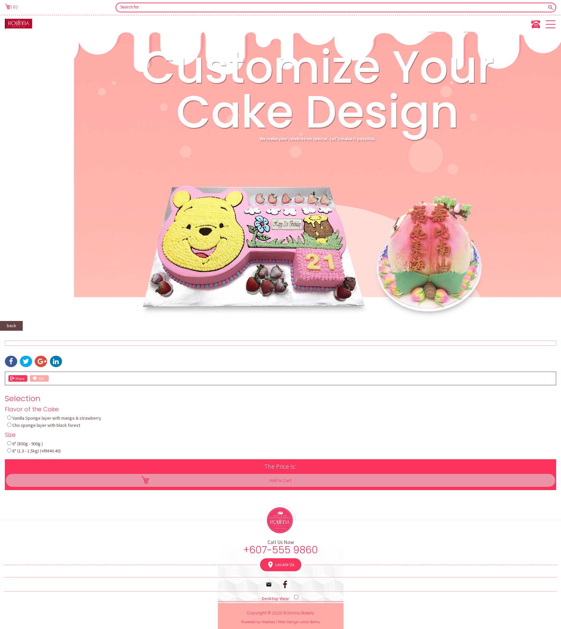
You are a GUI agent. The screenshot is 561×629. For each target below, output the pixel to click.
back (11, 325)
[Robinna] (18, 23)
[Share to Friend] (17, 378)
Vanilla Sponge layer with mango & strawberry (56, 418)
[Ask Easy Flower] (39, 378)
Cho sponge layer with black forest (46, 425)
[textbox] (331, 7)
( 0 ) (14, 6)
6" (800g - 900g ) (27, 444)
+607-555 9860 (280, 550)
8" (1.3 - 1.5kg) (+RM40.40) (36, 451)
